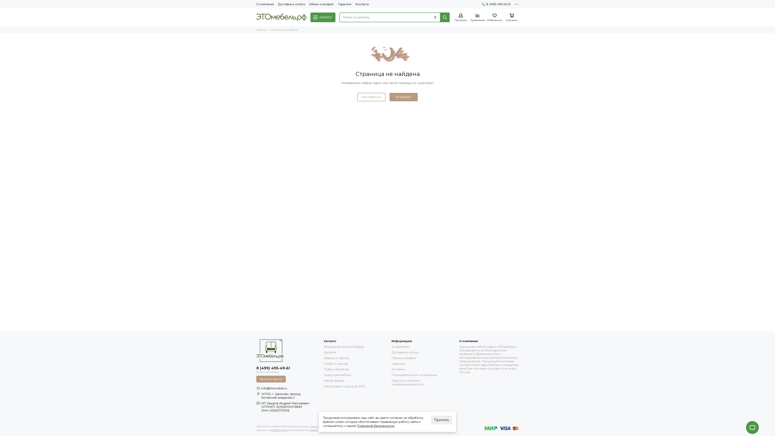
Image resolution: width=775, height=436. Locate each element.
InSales (313, 430)
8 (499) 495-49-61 (498, 4)
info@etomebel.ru (274, 388)
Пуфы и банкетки (336, 369)
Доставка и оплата (291, 4)
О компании (265, 4)
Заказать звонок (271, 379)
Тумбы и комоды (336, 364)
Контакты (362, 4)
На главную (371, 97)
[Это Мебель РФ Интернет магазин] (281, 17)
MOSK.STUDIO (279, 430)
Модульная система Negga (344, 347)
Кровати (330, 352)
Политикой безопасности (375, 426)
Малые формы (334, 381)
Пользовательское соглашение (414, 375)
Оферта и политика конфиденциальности (407, 382)
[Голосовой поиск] (435, 17)
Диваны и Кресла (336, 358)
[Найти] (445, 17)
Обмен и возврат (321, 4)
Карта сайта (318, 426)
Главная (261, 29)
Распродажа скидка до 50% (344, 386)
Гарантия (344, 4)
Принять (441, 420)
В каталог (404, 97)
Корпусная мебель (337, 375)
